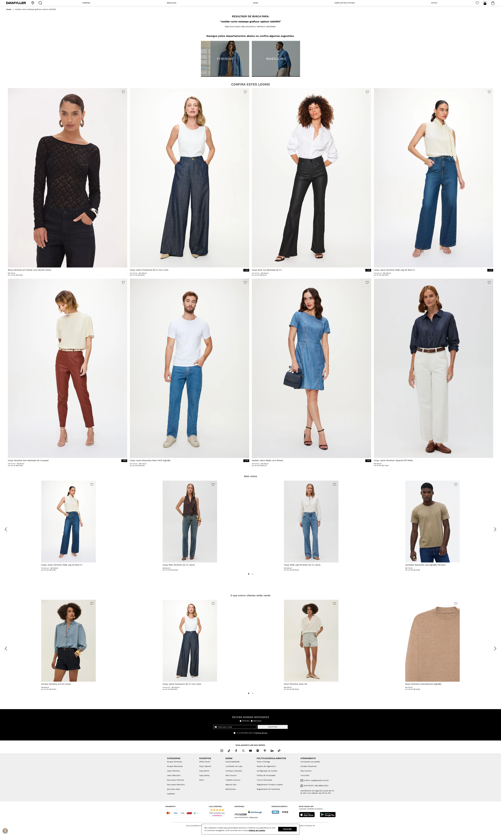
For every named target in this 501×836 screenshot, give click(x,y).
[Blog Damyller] (279, 750)
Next (493, 527)
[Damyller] (16, 3)
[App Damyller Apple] (307, 815)
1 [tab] (248, 574)
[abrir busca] (41, 3)
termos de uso (261, 733)
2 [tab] (252, 574)
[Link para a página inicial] (8, 9)
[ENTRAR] (485, 3)
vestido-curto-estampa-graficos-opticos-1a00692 (35, 9)
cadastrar (272, 727)
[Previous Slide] (6, 529)
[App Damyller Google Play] (328, 815)
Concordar (287, 829)
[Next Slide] (495, 529)
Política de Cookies (257, 830)
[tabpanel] (68, 525)
